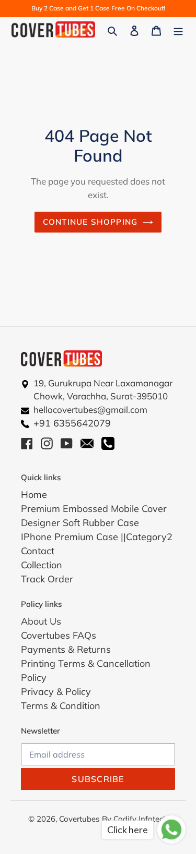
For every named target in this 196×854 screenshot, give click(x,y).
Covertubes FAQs (58, 635)
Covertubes (79, 819)
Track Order (47, 579)
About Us (41, 621)
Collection (41, 565)
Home (34, 495)
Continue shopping (90, 222)
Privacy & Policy (56, 692)
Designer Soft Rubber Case (80, 523)
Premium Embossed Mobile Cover (94, 509)
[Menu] (178, 29)
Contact (37, 551)
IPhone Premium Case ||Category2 (96, 537)
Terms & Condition (60, 706)
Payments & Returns (66, 649)
